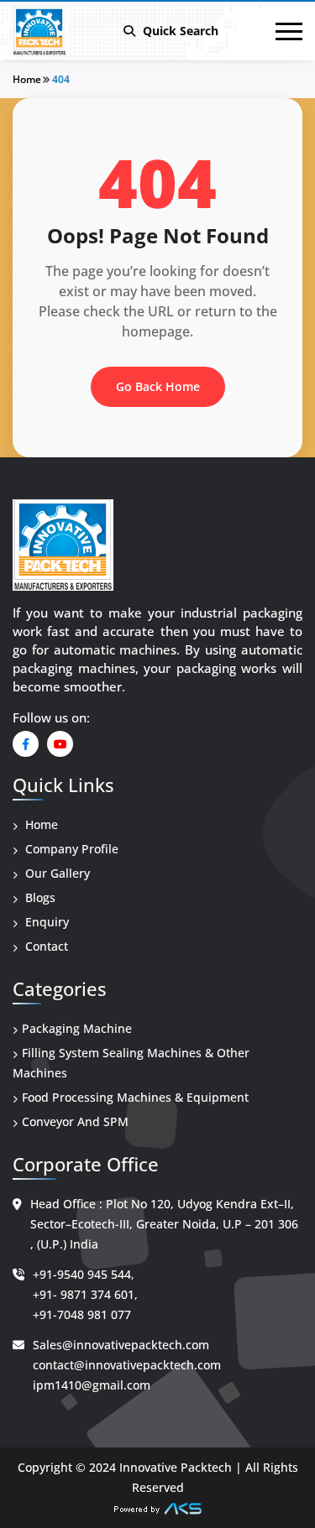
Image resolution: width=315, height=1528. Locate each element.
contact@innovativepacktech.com (127, 1365)
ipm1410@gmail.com (91, 1385)
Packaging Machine (77, 1028)
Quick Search (178, 31)
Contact (45, 946)
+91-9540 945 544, (83, 1274)
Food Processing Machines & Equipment (135, 1097)
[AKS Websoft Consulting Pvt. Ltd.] (157, 1507)
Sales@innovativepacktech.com (121, 1345)
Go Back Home (158, 386)
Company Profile (70, 849)
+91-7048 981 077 (82, 1314)
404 (61, 79)
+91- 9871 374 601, (85, 1294)
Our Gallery (56, 873)
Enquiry (45, 922)
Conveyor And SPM (75, 1121)
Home (27, 79)
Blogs (38, 897)
